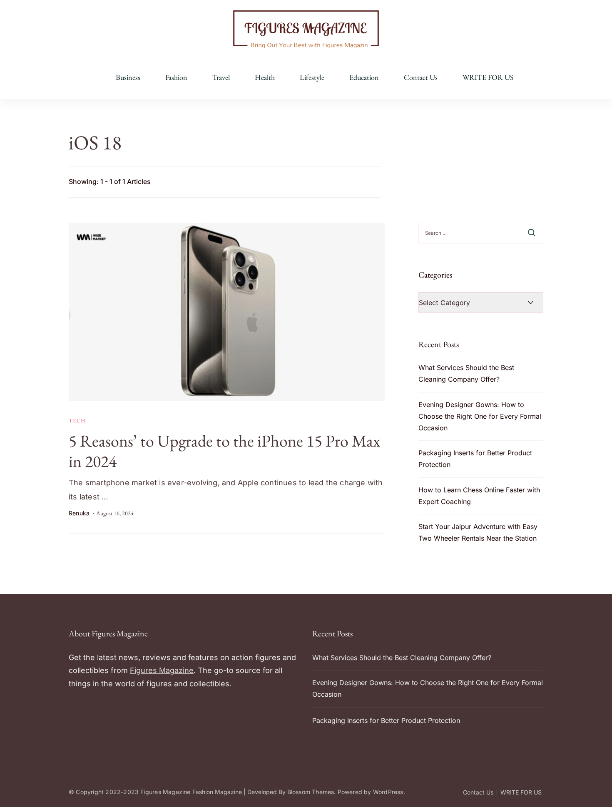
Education (364, 77)
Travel (221, 77)
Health (265, 77)
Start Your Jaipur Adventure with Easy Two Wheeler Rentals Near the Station (477, 532)
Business (128, 77)
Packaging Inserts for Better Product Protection (475, 459)
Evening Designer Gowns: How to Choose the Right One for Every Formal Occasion (479, 416)
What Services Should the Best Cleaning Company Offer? (466, 373)
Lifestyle (312, 77)
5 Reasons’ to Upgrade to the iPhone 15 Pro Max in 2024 (224, 451)
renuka (79, 512)
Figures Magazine (162, 670)
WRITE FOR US (488, 77)
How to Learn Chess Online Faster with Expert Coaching (479, 496)
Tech (77, 420)
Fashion (176, 77)
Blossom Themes (310, 791)
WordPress (388, 791)
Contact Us (421, 77)
